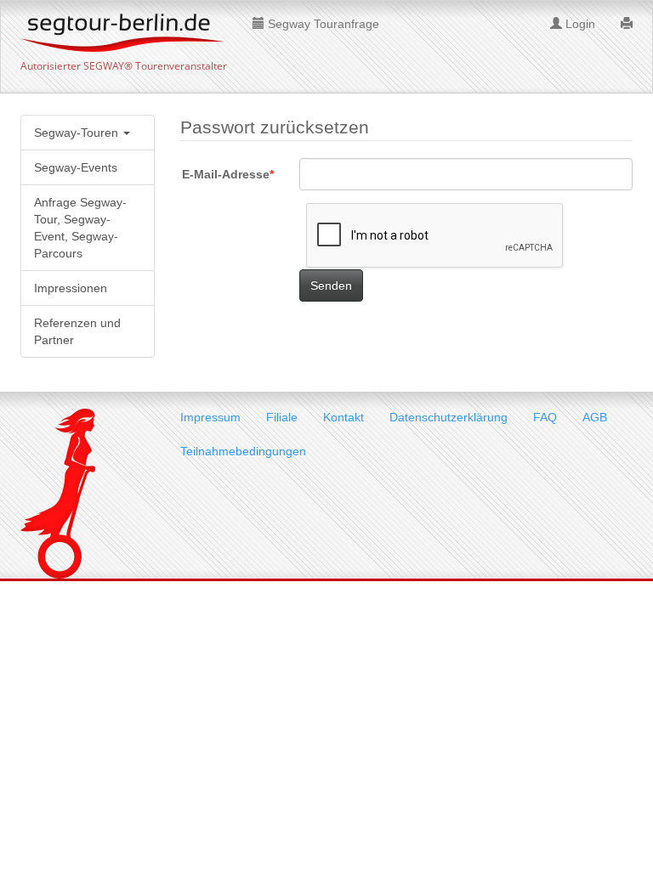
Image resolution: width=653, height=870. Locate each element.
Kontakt (343, 417)
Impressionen (70, 288)
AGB (594, 417)
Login (578, 24)
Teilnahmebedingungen (243, 451)
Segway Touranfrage (321, 24)
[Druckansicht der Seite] (626, 22)
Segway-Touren (78, 132)
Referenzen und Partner (77, 331)
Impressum (210, 417)
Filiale (282, 417)
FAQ (545, 417)
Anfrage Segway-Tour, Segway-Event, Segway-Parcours (80, 227)
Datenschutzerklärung (448, 417)
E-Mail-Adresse (226, 174)
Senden (331, 285)
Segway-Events (75, 167)
